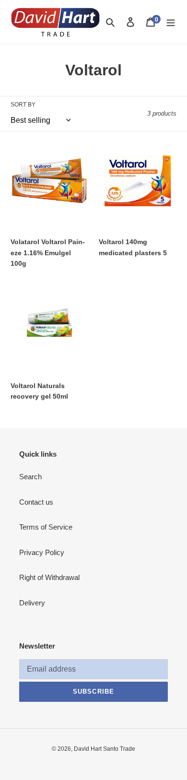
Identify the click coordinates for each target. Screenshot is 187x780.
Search (30, 477)
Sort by (23, 104)
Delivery (32, 603)
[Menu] (171, 22)
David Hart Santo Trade (104, 748)
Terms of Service (45, 527)
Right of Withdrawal (49, 577)
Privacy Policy (41, 552)
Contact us (36, 502)
